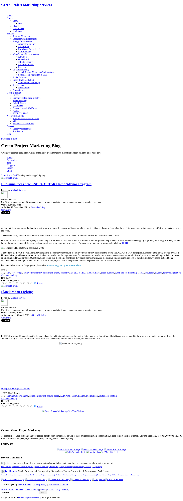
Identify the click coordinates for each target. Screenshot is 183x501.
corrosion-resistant (37, 396)
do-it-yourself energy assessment (38, 272)
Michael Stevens (18, 190)
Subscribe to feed (9, 175)
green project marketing (126, 272)
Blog (58, 489)
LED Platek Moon (68, 396)
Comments (6, 210)
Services (19, 489)
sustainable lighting (108, 396)
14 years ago (97, 467)
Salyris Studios (24, 484)
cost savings (16, 272)
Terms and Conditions (58, 484)
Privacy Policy (40, 484)
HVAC (141, 272)
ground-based (53, 396)
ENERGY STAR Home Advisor (85, 272)
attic (8, 272)
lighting (158, 272)
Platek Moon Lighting (17, 292)
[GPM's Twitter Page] (75, 452)
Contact (50, 489)
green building (107, 272)
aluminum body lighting (17, 396)
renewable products (172, 272)
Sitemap (65, 489)
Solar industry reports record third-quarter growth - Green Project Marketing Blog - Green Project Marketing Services (46, 467)
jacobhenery (11, 471)
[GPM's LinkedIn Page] (92, 449)
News (43, 489)
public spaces (92, 396)
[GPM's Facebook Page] (68, 449)
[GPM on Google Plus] (93, 452)
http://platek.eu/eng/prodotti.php (15, 388)
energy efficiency (61, 272)
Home (4, 489)
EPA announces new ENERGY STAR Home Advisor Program (46, 184)
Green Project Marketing (29, 497)
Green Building (38, 207)
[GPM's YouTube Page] (115, 449)
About (11, 489)
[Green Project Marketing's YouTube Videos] (91, 418)
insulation (149, 272)
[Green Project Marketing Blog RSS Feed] (109, 452)
